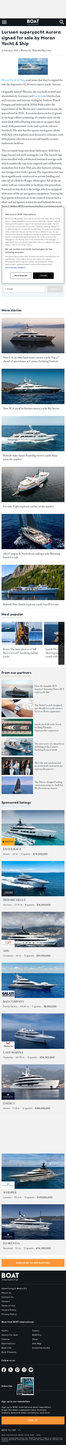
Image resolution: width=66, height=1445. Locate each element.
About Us (6, 1293)
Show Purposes (20, 275)
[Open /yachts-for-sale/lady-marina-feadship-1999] (33, 1031)
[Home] (33, 22)
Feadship (8, 1057)
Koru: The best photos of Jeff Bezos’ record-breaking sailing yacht (20, 652)
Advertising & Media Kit (14, 1288)
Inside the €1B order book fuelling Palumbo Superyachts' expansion (48, 727)
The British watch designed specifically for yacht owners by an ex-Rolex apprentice (49, 708)
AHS (6, 951)
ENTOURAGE (12, 849)
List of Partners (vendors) (15, 267)
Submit (55, 289)
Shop (35, 1339)
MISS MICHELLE (14, 900)
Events (35, 1331)
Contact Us (8, 1297)
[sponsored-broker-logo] (8, 844)
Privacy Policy (9, 1314)
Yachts (5, 1331)
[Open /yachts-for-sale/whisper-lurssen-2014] (33, 1171)
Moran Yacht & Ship (13, 80)
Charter (6, 1339)
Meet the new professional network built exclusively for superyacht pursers (49, 766)
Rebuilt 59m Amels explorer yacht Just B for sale (31, 604)
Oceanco (8, 955)
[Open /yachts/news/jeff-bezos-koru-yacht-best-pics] (22, 633)
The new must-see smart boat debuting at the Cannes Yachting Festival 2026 (49, 746)
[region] (33, 245)
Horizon (7, 904)
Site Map (36, 1343)
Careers (6, 1301)
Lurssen (38, 96)
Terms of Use (8, 1306)
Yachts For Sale (10, 1335)
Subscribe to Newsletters (33, 1262)
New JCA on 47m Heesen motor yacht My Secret (31, 408)
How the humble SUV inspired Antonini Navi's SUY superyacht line (49, 689)
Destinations (8, 1343)
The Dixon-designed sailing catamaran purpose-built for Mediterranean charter (49, 785)
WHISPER (10, 1192)
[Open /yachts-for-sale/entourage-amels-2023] (33, 828)
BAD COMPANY (13, 1001)
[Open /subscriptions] (22, 1387)
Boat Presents (9, 1352)
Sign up (33, 1420)
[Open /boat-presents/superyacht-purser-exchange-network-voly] (17, 766)
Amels (6, 854)
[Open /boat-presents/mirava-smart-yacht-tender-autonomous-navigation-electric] (17, 747)
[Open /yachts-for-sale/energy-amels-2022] (33, 1082)
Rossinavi (8, 1248)
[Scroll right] (61, 643)
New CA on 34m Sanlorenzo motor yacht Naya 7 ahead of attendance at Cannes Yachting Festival (31, 359)
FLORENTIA (11, 1243)
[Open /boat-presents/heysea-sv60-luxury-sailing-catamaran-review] (17, 785)
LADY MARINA (13, 1052)
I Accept (43, 275)
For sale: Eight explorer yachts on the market (28, 506)
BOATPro (37, 1335)
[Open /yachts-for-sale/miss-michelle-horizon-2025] (33, 878)
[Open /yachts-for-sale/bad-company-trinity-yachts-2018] (33, 980)
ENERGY (9, 1103)
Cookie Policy (9, 1310)
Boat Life (6, 1348)
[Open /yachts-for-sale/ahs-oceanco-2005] (33, 929)
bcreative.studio (41, 1348)
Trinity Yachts (10, 1006)
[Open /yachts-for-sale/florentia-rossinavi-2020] (33, 1222)
